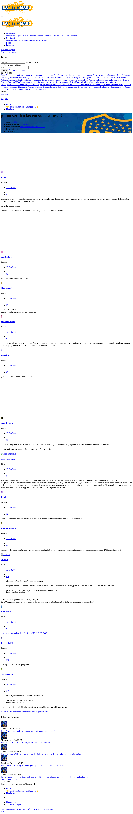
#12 (7, 660)
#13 (7, 691)
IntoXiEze (5, 355)
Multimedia (11, 38)
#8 (7, 514)
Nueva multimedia (28, 36)
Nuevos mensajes (13, 36)
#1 (7, 194)
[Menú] (2, 16)
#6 (7, 440)
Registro (4, 98)
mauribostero (7, 423)
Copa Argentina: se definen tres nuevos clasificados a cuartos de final (29, 75)
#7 (7, 476)
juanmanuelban (8, 322)
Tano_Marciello (8, 459)
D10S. (14, 122)
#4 (7, 339)
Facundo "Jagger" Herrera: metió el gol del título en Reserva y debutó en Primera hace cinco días (49, 84)
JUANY (4, 560)
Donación (10, 45)
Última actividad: (32, 127)
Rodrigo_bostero (8, 528)
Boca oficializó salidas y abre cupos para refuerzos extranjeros (83, 75)
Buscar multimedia (46, 40)
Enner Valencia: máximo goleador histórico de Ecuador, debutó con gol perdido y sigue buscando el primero (63, 78)
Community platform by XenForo (27, 809)
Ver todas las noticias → (11, 779)
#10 (7, 576)
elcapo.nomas (7, 674)
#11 (7, 629)
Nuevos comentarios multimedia (50, 36)
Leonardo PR (7, 643)
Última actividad (70, 36)
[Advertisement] (66, 153)
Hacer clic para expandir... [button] (17, 593)
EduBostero (6, 612)
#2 (7, 274)
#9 (7, 545)
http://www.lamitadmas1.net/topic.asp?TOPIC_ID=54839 (24, 633)
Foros (8, 43)
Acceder (4, 94)
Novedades (10, 33)
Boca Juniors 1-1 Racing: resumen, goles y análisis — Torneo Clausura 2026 (89, 77)
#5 (7, 372)
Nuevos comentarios (30, 40)
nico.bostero (6, 257)
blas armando (7, 288)
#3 (7, 305)
